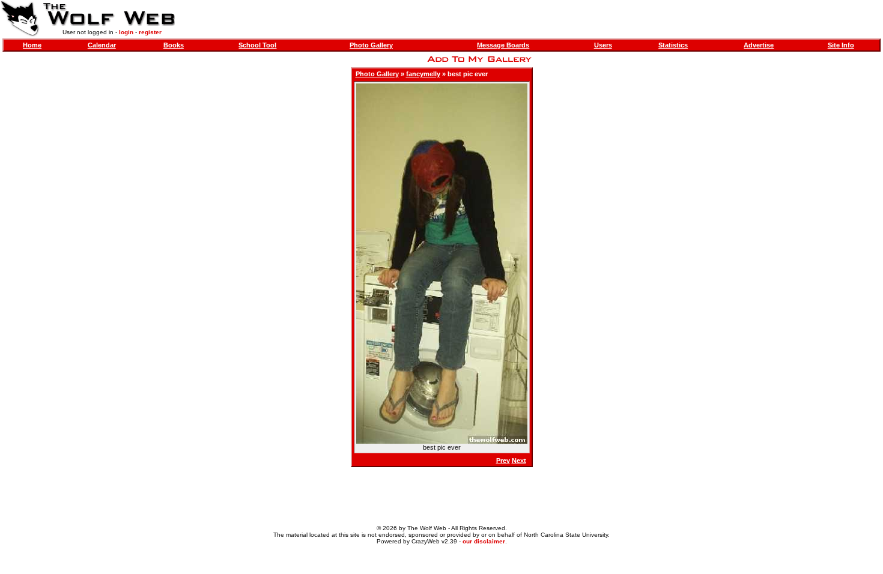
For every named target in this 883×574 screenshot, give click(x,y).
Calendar (102, 45)
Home (32, 45)
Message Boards (503, 45)
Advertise (759, 45)
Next (519, 460)
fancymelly (423, 73)
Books (173, 45)
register (150, 32)
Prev (503, 460)
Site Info (841, 45)
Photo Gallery (371, 45)
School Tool (257, 45)
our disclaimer (484, 541)
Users (603, 45)
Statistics (673, 45)
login (126, 32)
